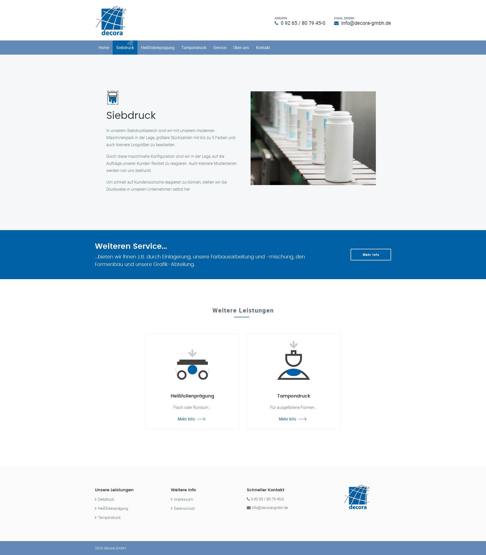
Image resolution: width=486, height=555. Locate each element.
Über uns (241, 47)
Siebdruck (125, 47)
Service (219, 47)
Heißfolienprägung (157, 47)
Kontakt (263, 47)
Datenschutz (184, 508)
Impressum (183, 499)
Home (103, 47)
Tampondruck (193, 47)
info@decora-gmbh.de (366, 22)
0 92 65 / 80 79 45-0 (303, 22)
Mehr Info (371, 254)
